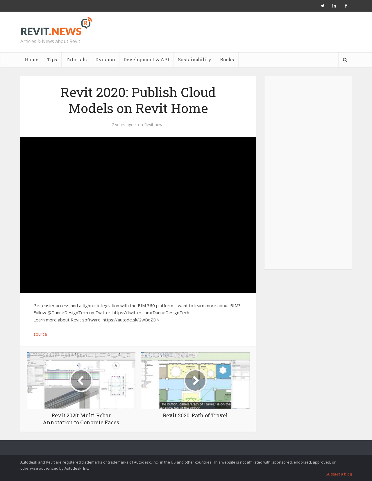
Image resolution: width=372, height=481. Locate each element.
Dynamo (105, 59)
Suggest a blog (339, 474)
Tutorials (76, 59)
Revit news (154, 124)
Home (31, 59)
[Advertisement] (308, 175)
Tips (52, 59)
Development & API (146, 59)
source (40, 334)
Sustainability (194, 59)
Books (227, 59)
